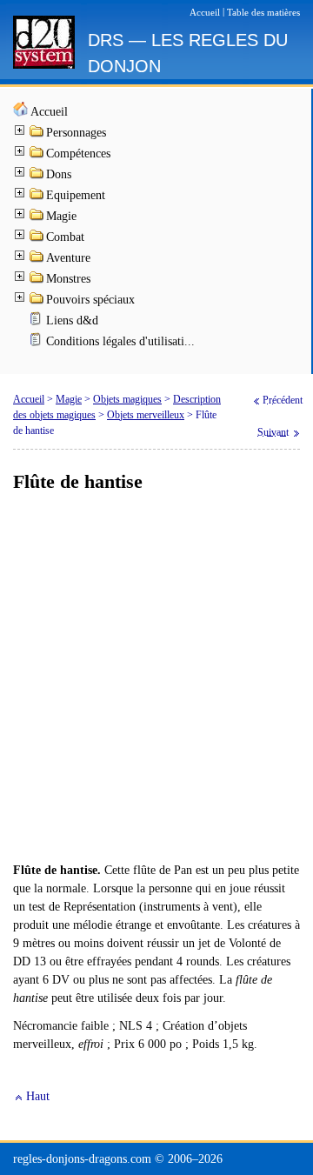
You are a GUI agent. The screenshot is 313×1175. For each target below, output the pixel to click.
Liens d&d (72, 320)
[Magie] (37, 217)
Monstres (68, 278)
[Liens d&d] (37, 322)
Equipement (75, 195)
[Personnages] (37, 134)
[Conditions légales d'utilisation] (37, 343)
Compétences (78, 153)
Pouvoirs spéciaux (90, 299)
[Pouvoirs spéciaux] (37, 301)
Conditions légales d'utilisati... (120, 341)
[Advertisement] (156, 678)
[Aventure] (37, 259)
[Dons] (37, 176)
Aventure (68, 257)
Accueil (49, 111)
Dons (58, 174)
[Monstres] (37, 280)
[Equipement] (37, 197)
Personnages (76, 132)
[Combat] (37, 238)
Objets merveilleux (145, 415)
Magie (61, 216)
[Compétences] (37, 155)
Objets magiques (127, 399)
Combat (65, 237)
